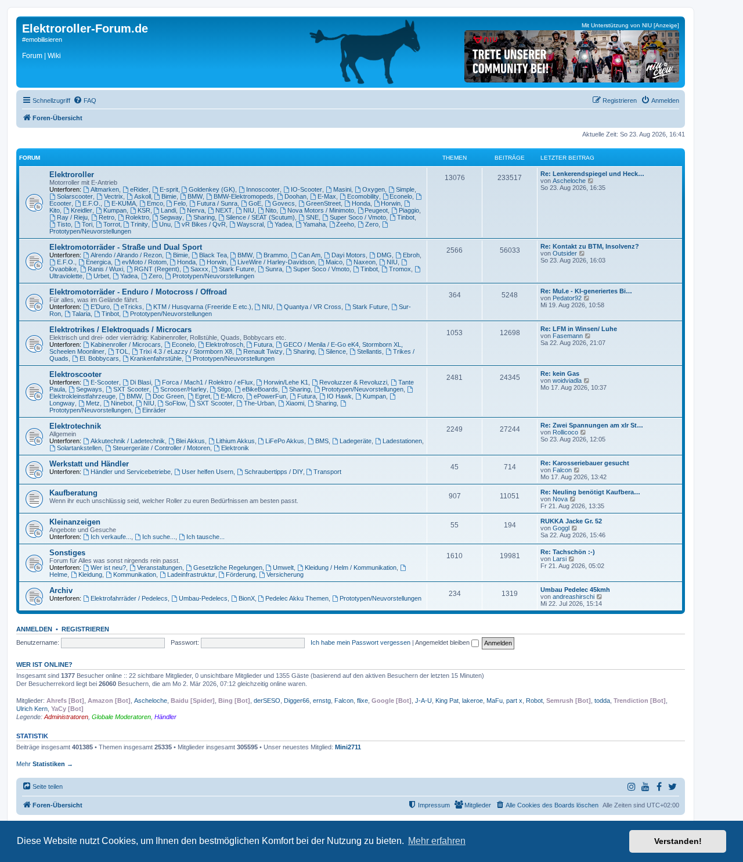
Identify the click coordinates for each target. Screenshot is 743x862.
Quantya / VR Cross (312, 306)
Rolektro (137, 217)
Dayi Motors (348, 255)
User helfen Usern (207, 471)
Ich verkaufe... (111, 536)
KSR (144, 210)
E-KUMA (123, 203)
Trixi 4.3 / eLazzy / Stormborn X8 (185, 351)
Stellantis (369, 351)
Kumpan (115, 210)
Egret (202, 396)
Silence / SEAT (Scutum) (260, 217)
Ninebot (121, 403)
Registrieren (85, 629)
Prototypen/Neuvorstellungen (213, 275)
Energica (98, 261)
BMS (322, 440)
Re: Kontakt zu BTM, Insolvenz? (589, 246)
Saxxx (199, 268)
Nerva (195, 210)
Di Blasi (140, 382)
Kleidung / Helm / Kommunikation (350, 567)
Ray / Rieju (72, 217)
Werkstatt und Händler (89, 463)
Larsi (560, 558)
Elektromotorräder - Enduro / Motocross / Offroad (138, 292)
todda (602, 700)
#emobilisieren (42, 39)
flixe (362, 700)
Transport (327, 471)
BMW (195, 196)
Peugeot (376, 210)
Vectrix (113, 196)
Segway (171, 217)
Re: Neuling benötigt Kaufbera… (590, 492)
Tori (87, 224)
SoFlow (175, 403)
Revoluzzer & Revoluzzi (353, 382)
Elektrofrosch (224, 344)
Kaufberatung (73, 493)
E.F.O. (91, 203)
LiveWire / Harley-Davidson (276, 261)
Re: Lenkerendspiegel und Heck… (592, 173)
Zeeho (345, 224)
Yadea (283, 224)
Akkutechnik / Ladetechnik (128, 440)
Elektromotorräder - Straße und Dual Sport (125, 247)
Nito (270, 210)
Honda (361, 203)
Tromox (400, 268)
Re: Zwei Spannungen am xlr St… (591, 425)
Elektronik (235, 447)
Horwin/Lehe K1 (286, 382)
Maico (334, 261)
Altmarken (105, 189)
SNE (312, 217)
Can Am (309, 255)
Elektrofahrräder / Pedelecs (129, 598)
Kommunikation (134, 574)
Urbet (101, 275)
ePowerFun (270, 396)
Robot (534, 700)
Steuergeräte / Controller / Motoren (161, 447)
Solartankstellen (79, 447)
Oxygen (373, 189)
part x (514, 700)
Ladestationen (402, 440)
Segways (89, 389)
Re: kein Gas (559, 373)
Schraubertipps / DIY (273, 471)
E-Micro (232, 396)
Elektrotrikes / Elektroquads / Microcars (120, 329)
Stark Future (236, 268)
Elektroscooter (75, 374)
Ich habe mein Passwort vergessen (360, 642)
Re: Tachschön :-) (567, 551)
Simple (405, 189)
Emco (155, 203)
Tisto (64, 224)
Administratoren (66, 716)
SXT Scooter (131, 389)
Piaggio (409, 210)
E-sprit (169, 189)
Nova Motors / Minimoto (320, 210)
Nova (560, 498)
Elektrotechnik (75, 426)
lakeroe (472, 700)
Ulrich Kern (32, 708)
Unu (165, 224)
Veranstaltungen (159, 567)
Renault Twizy (263, 351)
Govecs (283, 203)
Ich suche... (158, 536)
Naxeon (365, 261)
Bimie (168, 196)
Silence (336, 351)
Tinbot (405, 217)
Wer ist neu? (108, 567)
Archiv (61, 590)
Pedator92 (567, 297)
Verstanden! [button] (678, 841)
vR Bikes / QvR (204, 224)
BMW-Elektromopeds (243, 196)
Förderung (240, 574)
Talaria (81, 313)
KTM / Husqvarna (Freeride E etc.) (202, 306)
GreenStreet (323, 203)
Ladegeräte (356, 440)
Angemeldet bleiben (443, 642)
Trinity (139, 224)
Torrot (111, 224)
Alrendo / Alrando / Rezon (126, 255)
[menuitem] (84, 100)
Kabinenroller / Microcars (126, 344)
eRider (139, 189)
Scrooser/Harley (183, 389)
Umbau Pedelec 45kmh (575, 589)
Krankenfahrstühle (156, 358)
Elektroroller (71, 174)
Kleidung (90, 574)
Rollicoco (565, 432)
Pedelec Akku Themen (297, 598)
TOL (122, 351)
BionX (247, 598)
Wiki (54, 56)
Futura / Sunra (217, 203)
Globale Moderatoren (121, 716)
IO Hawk (339, 396)
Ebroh (411, 255)
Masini (342, 189)
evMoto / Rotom (144, 261)
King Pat (447, 700)
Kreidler (81, 210)
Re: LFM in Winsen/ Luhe (578, 328)
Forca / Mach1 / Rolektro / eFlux (207, 382)
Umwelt (283, 567)
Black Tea (213, 255)
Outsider (565, 253)
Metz (93, 403)
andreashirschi (573, 596)
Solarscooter (75, 196)
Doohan (295, 196)
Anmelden (34, 629)
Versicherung (285, 574)
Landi (168, 210)
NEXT (223, 210)
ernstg (322, 700)
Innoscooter (263, 189)
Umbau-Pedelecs (203, 598)
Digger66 (296, 700)
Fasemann (568, 335)
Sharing (204, 217)
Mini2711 (348, 747)
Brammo (275, 255)
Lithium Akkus (235, 440)
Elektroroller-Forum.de (85, 28)
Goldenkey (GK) (212, 189)
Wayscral (250, 224)
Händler (165, 716)
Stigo (224, 389)
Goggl (561, 528)
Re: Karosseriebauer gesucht (584, 462)
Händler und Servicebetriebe (131, 471)
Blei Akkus (190, 440)
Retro (106, 217)
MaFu (494, 700)
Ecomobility (363, 196)
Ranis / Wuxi (105, 268)
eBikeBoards (260, 389)
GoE (254, 203)
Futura (263, 344)
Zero (371, 224)
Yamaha (314, 224)
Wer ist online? (44, 664)
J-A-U (423, 700)
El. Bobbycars (99, 358)
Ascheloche (569, 180)
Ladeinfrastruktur (191, 574)
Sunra (273, 268)
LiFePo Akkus (284, 440)
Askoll (142, 196)
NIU (248, 210)
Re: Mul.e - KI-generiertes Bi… (586, 291)
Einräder (154, 410)
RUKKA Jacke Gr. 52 (571, 521)
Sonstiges (67, 552)
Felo (180, 203)
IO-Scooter (306, 189)
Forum (32, 56)
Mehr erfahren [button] (437, 841)
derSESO (267, 700)
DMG (384, 255)
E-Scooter (105, 382)
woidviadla (567, 380)
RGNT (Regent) (156, 268)
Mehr (44, 763)
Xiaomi (295, 403)
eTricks (131, 306)
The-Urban (259, 403)
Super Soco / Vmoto (358, 217)
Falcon (562, 469)
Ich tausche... (205, 536)
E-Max (327, 196)
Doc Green (168, 396)
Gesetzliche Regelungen (227, 567)
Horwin (391, 203)
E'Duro (100, 306)
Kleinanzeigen (74, 522)
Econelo (400, 196)
